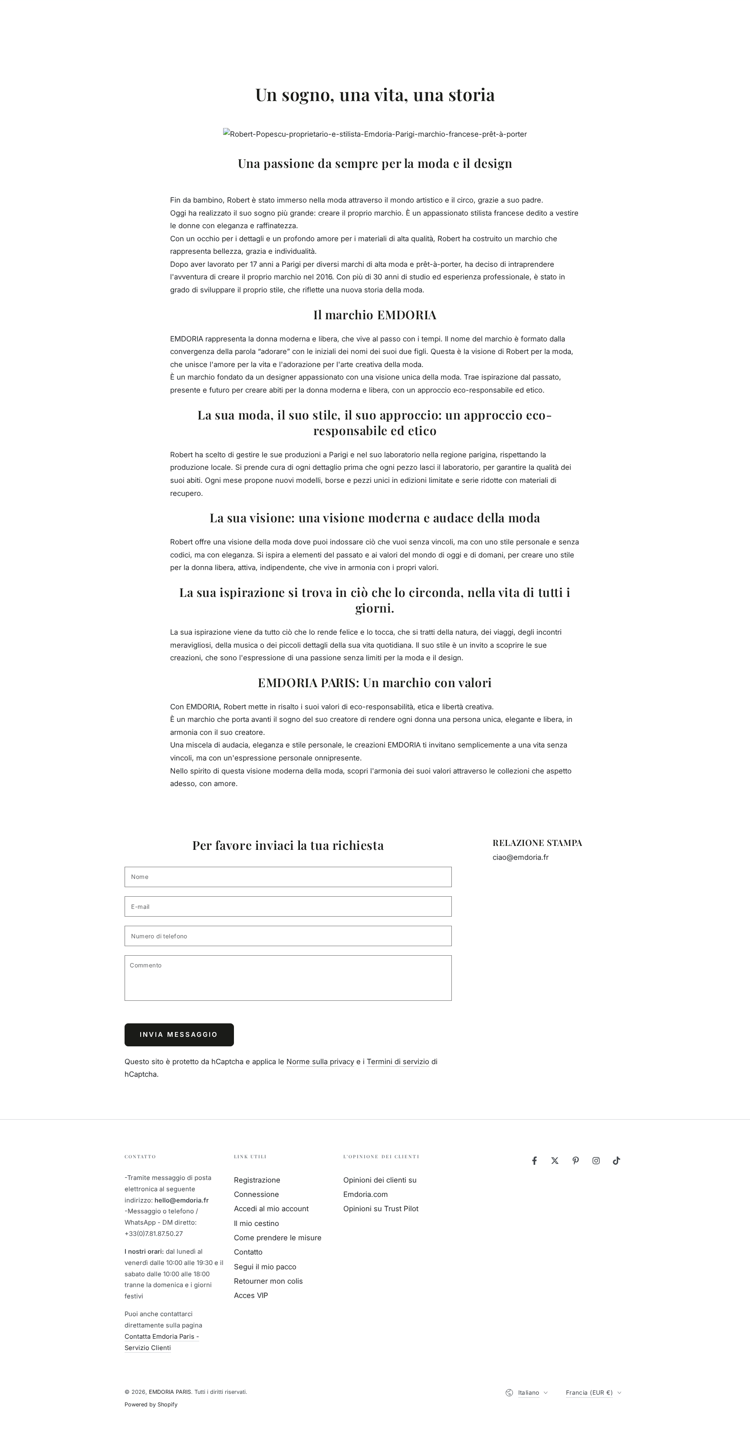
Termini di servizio (398, 1061)
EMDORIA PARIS (170, 1392)
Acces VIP (251, 1295)
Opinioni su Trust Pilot (380, 1208)
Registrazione (257, 1180)
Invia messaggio (179, 1034)
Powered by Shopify (151, 1404)
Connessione (256, 1194)
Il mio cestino (256, 1223)
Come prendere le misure (278, 1237)
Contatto (248, 1252)
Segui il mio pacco (265, 1266)
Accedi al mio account (271, 1208)
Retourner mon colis (268, 1281)
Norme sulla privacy (320, 1061)
